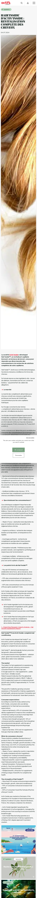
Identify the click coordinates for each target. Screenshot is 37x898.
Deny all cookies (30, 437)
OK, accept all (18, 450)
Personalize (18, 455)
